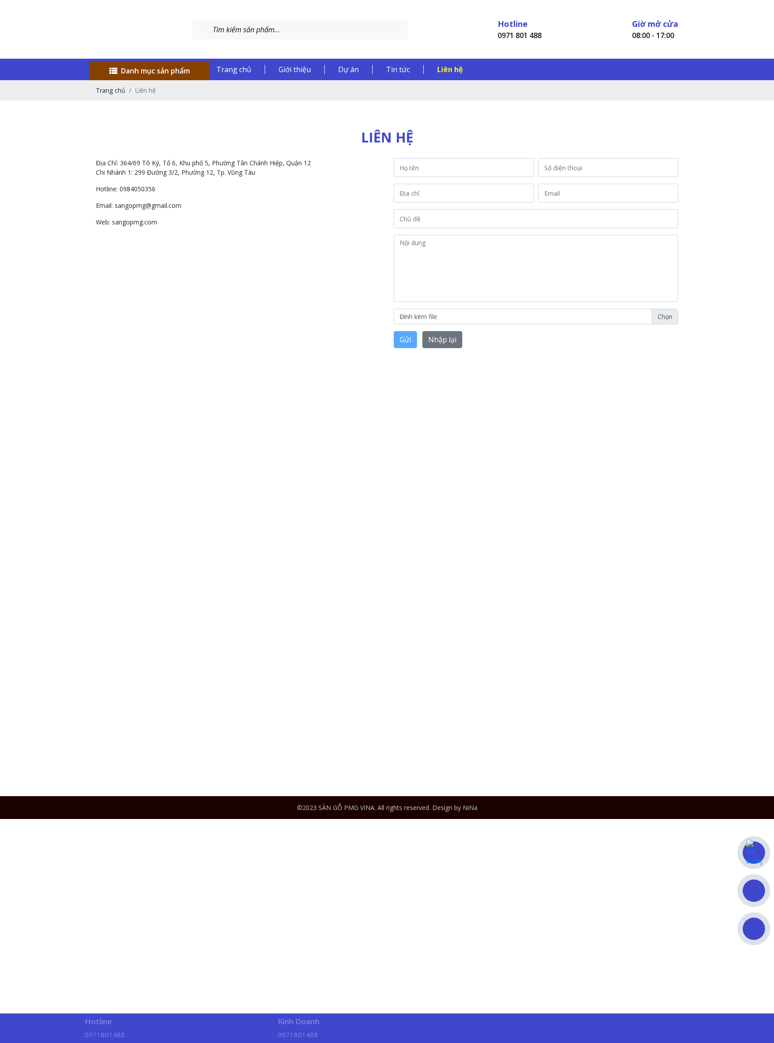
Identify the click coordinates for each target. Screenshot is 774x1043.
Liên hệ (450, 69)
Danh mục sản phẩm (155, 71)
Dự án (348, 69)
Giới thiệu (295, 69)
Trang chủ (233, 69)
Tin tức (398, 69)
